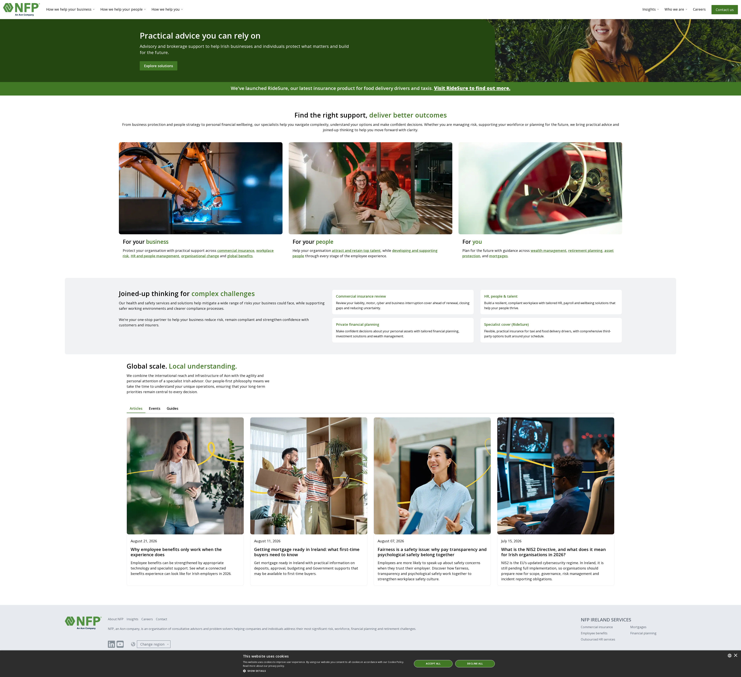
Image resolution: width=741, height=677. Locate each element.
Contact (161, 619)
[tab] (136, 408)
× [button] (735, 655)
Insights (649, 9)
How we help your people (121, 9)
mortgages (498, 256)
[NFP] (21, 9)
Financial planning (643, 633)
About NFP (116, 619)
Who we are (674, 9)
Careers (699, 9)
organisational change (200, 256)
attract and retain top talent (356, 250)
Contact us (725, 9)
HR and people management (155, 256)
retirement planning (585, 250)
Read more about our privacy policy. (264, 666)
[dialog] (370, 663)
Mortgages (638, 627)
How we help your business (68, 9)
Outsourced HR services (598, 639)
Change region (152, 644)
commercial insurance (235, 250)
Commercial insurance (597, 627)
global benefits (240, 256)
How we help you (165, 9)
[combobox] (730, 656)
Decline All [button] (475, 663)
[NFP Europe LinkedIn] (111, 644)
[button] (325, 671)
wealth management (548, 250)
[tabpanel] (370, 502)
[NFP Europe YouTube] (120, 644)
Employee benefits (594, 633)
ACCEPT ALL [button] (433, 663)
